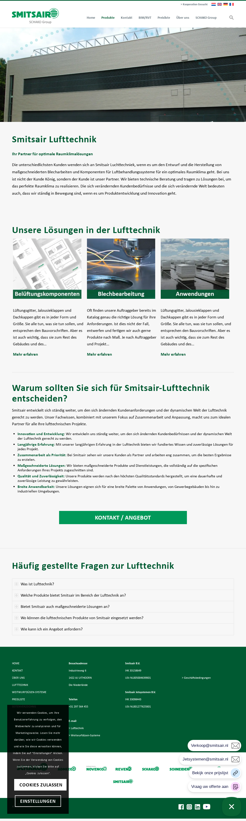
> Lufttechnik (76, 728)
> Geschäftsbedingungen (196, 677)
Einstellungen (38, 801)
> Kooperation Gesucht (194, 4)
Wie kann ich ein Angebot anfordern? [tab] (52, 629)
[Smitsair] (35, 16)
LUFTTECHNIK (20, 685)
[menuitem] (193, 4)
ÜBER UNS (18, 677)
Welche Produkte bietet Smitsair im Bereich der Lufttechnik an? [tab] (73, 595)
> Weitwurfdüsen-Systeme (84, 735)
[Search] (223, 18)
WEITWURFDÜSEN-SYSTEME (29, 692)
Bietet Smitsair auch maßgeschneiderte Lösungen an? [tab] (65, 606)
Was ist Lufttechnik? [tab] (37, 584)
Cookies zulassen (40, 785)
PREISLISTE (18, 699)
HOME (15, 663)
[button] (230, 18)
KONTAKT (17, 670)
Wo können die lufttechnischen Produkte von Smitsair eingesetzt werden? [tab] (82, 617)
